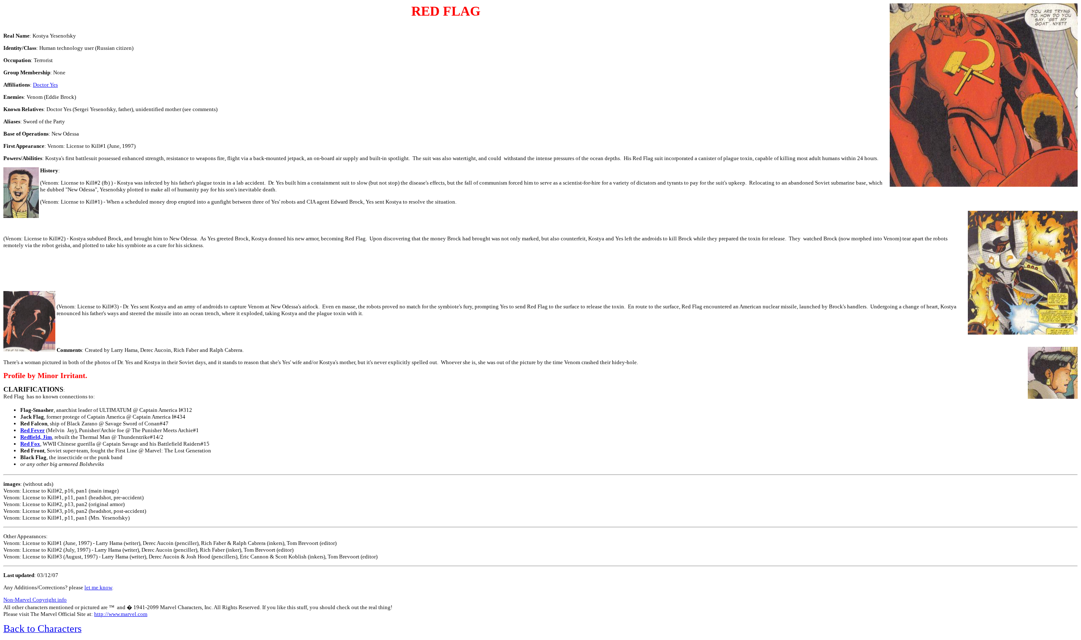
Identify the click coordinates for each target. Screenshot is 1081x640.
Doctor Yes (45, 85)
